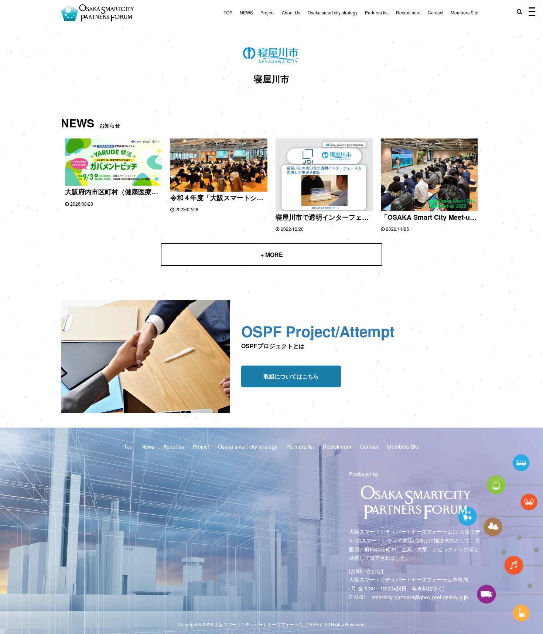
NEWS (246, 12)
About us (173, 446)
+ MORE (271, 254)
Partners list (377, 12)
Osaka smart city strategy (333, 12)
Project (267, 12)
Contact (435, 12)
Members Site (464, 12)
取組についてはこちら (291, 376)
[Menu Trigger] (531, 11)
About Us (291, 12)
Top (128, 446)
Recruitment (408, 12)
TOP (227, 12)
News (147, 446)
